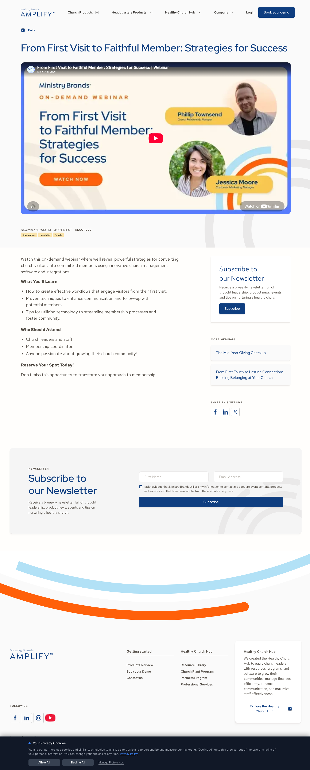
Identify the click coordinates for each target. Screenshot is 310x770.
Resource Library (193, 665)
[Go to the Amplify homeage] (38, 12)
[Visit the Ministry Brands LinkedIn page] (27, 718)
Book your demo (276, 12)
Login (250, 12)
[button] (83, 12)
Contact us (135, 678)
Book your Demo (139, 671)
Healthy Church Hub (180, 12)
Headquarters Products (129, 12)
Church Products (80, 12)
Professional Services (197, 684)
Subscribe (232, 308)
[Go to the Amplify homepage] (31, 654)
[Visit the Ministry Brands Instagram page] (39, 718)
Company (221, 12)
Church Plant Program (197, 671)
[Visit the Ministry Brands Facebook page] (15, 718)
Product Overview (140, 665)
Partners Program (194, 678)
